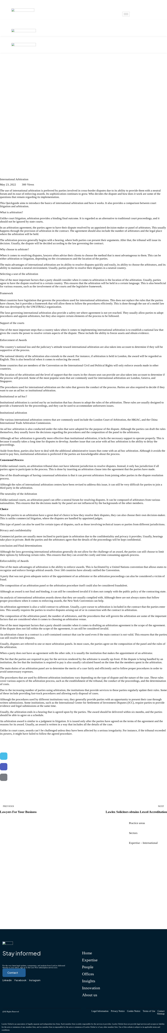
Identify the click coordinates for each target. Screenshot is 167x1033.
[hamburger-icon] (126, 14)
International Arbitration (18, 173)
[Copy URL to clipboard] (3, 787)
